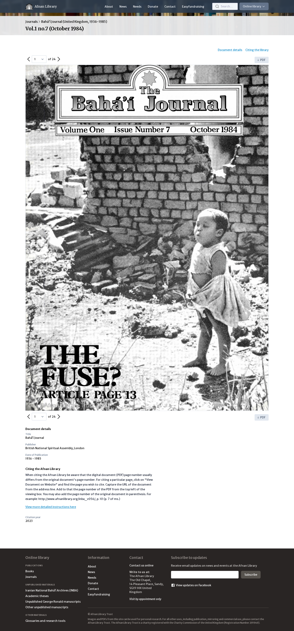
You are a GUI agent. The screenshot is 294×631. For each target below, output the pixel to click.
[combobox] (225, 6)
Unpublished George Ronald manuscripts (53, 601)
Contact (170, 6)
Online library (252, 6)
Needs (137, 6)
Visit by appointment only (145, 599)
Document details (230, 50)
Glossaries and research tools (45, 621)
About (109, 6)
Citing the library (257, 50)
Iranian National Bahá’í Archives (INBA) (51, 590)
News (123, 6)
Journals (31, 22)
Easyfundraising (193, 6)
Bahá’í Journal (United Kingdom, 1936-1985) (74, 22)
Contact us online (141, 565)
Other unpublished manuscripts (46, 607)
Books (29, 571)
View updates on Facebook (193, 585)
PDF (262, 60)
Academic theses (37, 596)
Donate (153, 6)
